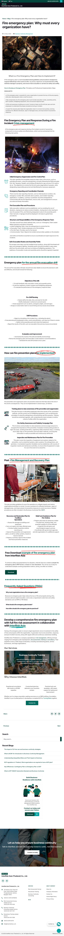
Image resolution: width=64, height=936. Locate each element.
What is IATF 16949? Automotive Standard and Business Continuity (24, 771)
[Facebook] (3, 880)
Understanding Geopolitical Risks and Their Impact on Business (23, 758)
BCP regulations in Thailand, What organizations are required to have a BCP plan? (28, 762)
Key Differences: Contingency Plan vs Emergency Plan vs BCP (22, 766)
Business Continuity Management (24, 33)
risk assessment (35, 639)
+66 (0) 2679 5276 (52, 1)
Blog (8, 18)
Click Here (32, 669)
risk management (41, 638)
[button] (61, 1)
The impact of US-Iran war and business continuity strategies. (22, 749)
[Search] (61, 739)
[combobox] (31, 739)
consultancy (51, 639)
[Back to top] (59, 931)
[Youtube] (6, 880)
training (43, 639)
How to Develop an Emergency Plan (14, 88)
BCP (43, 510)
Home (4, 18)
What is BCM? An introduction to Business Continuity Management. (24, 753)
